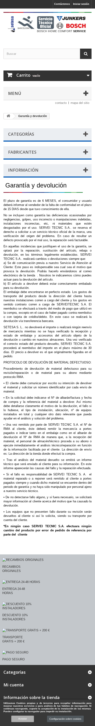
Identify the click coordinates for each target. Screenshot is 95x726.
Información (23, 170)
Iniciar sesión (81, 4)
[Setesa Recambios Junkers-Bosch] (47, 24)
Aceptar (22, 718)
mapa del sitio (80, 103)
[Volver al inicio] (8, 116)
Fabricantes (22, 152)
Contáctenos (62, 4)
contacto (61, 103)
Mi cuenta (13, 685)
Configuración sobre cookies (65, 718)
